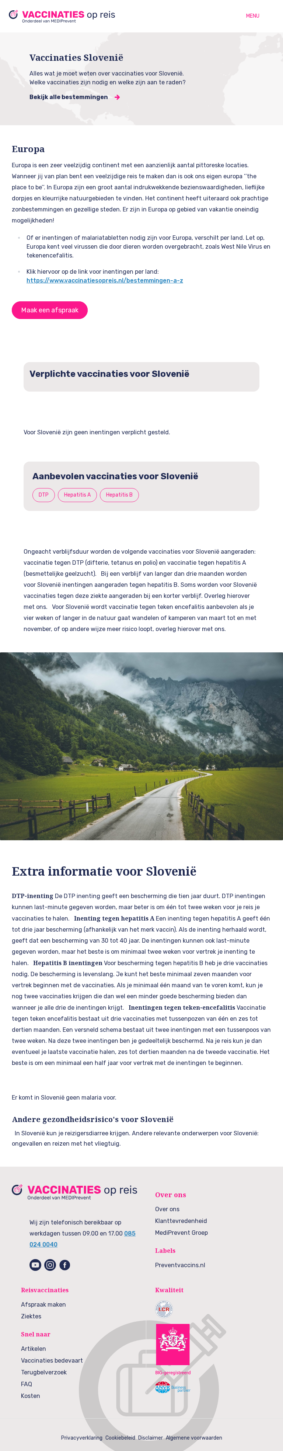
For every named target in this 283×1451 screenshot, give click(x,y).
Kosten (30, 1395)
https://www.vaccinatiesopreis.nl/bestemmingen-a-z (105, 280)
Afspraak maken (43, 1304)
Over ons (167, 1209)
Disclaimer (150, 1438)
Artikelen (33, 1348)
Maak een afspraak (49, 310)
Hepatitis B (119, 495)
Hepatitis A (77, 495)
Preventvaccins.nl (180, 1265)
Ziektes (31, 1316)
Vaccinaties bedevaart (52, 1360)
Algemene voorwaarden (194, 1438)
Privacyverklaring (81, 1438)
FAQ (26, 1384)
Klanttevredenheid (181, 1220)
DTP (44, 495)
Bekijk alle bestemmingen (68, 97)
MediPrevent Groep (181, 1232)
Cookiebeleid (120, 1438)
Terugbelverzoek (44, 1372)
